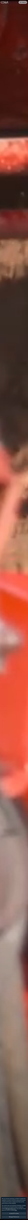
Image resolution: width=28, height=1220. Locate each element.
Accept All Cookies (14, 1213)
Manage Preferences (11, 1208)
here (16, 1210)
